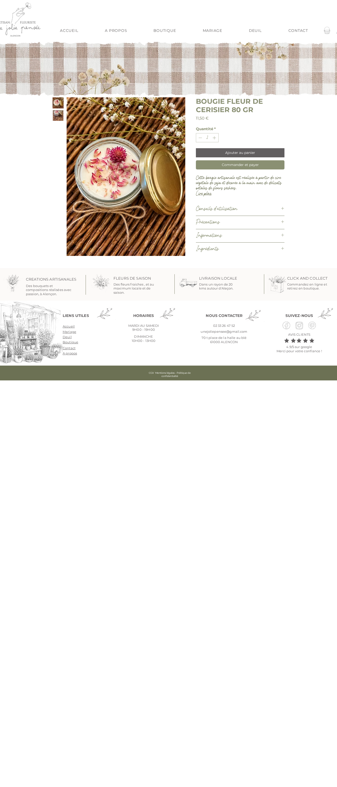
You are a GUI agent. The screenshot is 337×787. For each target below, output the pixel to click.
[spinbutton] (207, 137)
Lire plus (204, 193)
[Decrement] (200, 137)
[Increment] (215, 137)
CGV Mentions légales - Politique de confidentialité (169, 374)
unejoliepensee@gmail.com (224, 331)
